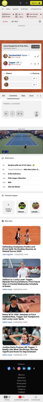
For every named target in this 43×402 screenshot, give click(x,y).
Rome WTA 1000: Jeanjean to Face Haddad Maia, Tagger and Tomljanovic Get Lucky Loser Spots (21, 316)
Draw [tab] (31, 96)
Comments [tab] (13, 96)
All (14, 21)
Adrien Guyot (7, 289)
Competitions (36, 9)
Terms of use (21, 381)
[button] (26, 3)
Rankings (24, 9)
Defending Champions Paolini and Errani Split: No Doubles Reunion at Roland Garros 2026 (19, 249)
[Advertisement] (21, 32)
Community (35, 400)
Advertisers (21, 378)
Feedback (21, 392)
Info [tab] (3, 96)
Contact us (21, 389)
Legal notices (21, 386)
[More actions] (40, 95)
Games (15, 9)
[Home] (2, 9)
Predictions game (21, 400)
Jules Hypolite (8, 254)
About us (21, 375)
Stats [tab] (23, 96)
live (5, 21)
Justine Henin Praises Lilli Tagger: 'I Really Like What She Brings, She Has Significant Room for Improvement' (20, 349)
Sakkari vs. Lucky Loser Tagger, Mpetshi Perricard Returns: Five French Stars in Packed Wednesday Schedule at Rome (21, 282)
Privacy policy (21, 383)
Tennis (7, 400)
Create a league (8, 210)
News (8, 9)
